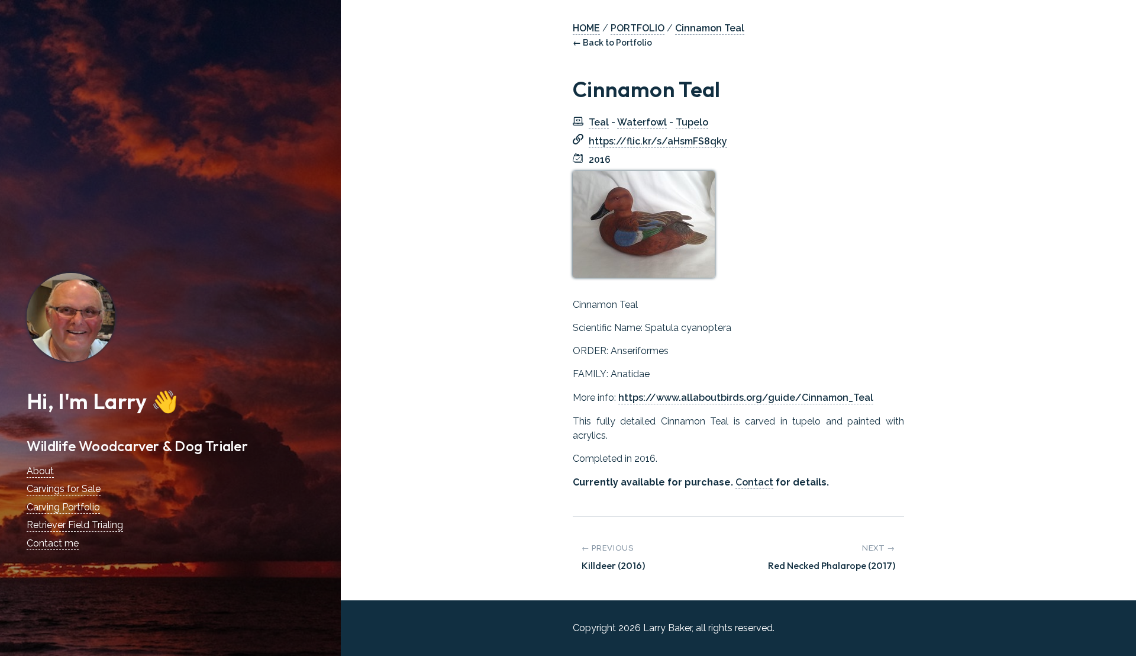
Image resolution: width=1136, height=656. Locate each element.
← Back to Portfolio (612, 42)
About (40, 471)
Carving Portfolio (63, 507)
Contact (754, 482)
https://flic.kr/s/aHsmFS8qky (658, 141)
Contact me (53, 543)
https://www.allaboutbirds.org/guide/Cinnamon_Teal (745, 397)
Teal (599, 122)
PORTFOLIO (637, 28)
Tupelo (692, 122)
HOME (586, 28)
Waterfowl (642, 122)
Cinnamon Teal (709, 28)
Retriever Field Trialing (75, 524)
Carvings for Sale (64, 488)
